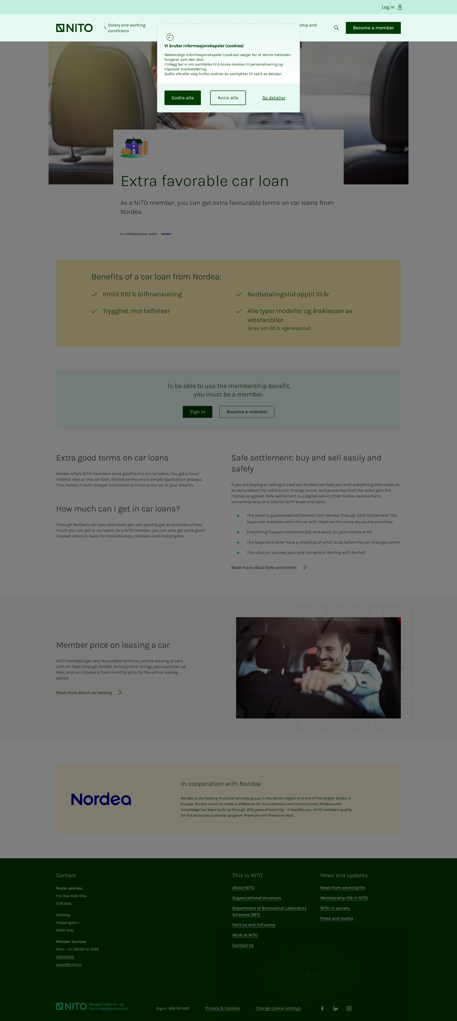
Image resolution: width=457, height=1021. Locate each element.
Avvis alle (228, 98)
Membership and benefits (300, 27)
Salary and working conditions (126, 27)
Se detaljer (273, 98)
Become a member (373, 27)
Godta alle (183, 98)
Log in (388, 7)
